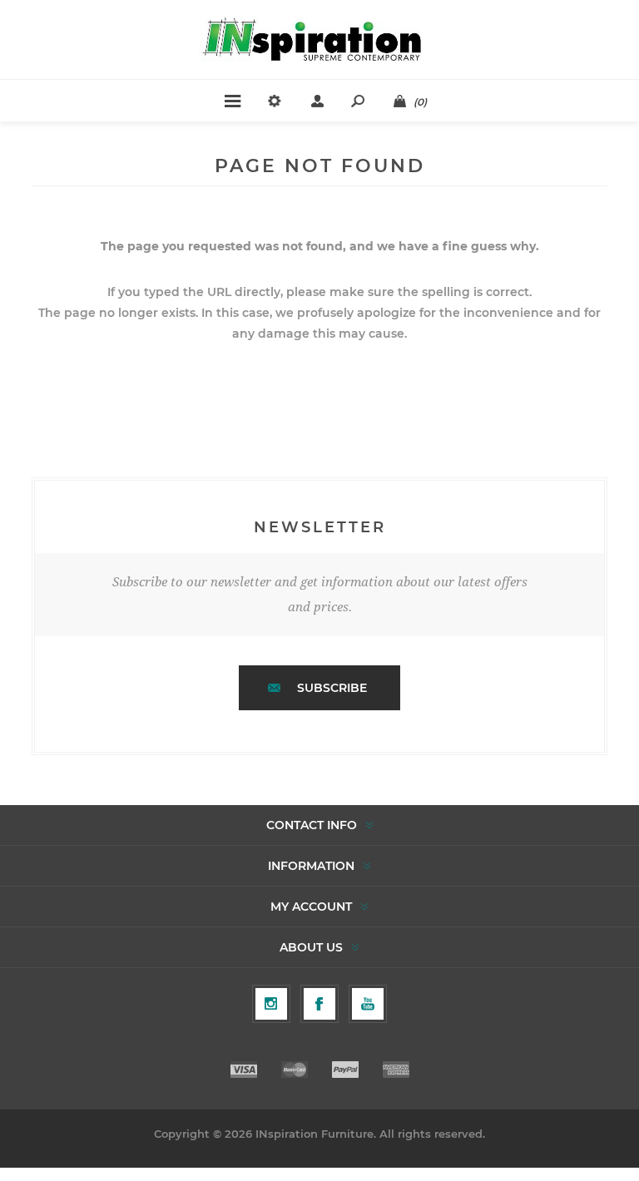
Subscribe (332, 687)
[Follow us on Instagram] (271, 1004)
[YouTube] (368, 1004)
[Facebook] (319, 1004)
